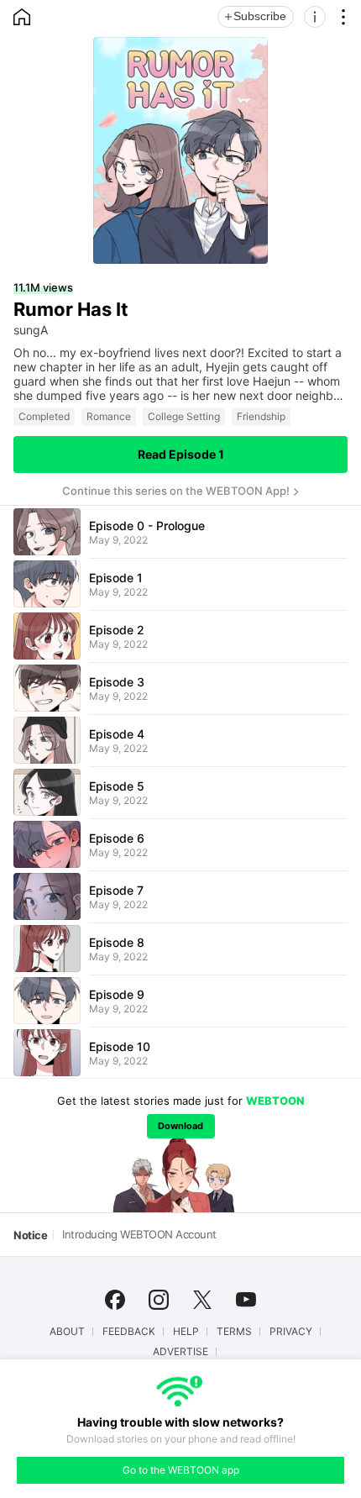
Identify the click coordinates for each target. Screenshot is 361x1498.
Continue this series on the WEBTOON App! (176, 490)
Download (180, 1126)
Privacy (290, 1332)
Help (186, 1332)
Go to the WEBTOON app (181, 1470)
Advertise (180, 1352)
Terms (234, 1332)
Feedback (128, 1332)
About (67, 1332)
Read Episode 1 (181, 454)
